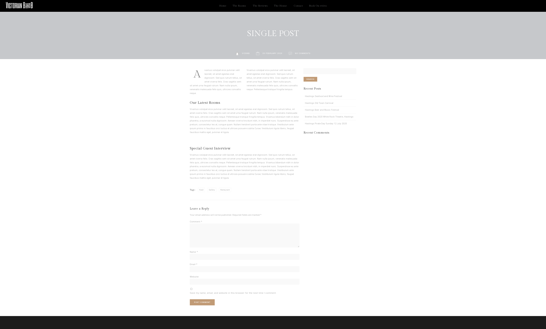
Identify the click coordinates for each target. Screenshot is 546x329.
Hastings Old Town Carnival (319, 103)
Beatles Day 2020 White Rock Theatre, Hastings (329, 117)
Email (193, 264)
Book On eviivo (318, 6)
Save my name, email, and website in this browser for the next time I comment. (233, 293)
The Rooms (239, 6)
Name (194, 252)
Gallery (212, 190)
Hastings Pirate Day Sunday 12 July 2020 (326, 123)
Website (194, 276)
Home (222, 6)
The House (280, 6)
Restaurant (225, 190)
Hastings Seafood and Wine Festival (323, 96)
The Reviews (260, 6)
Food (201, 190)
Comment (196, 221)
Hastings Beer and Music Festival (322, 110)
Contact (298, 6)
